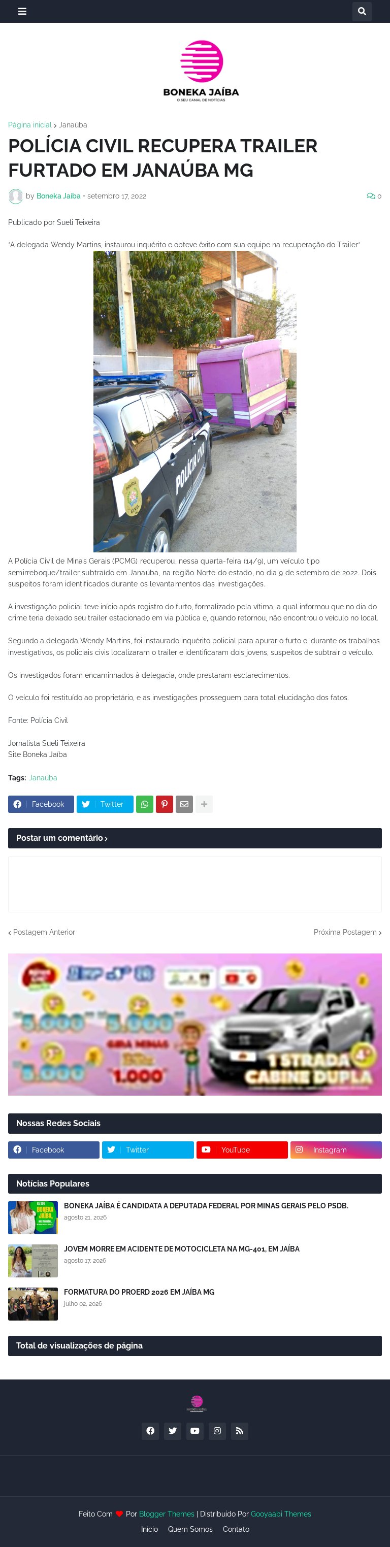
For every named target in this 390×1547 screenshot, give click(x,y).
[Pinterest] (164, 804)
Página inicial (30, 124)
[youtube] (195, 1431)
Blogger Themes (166, 1514)
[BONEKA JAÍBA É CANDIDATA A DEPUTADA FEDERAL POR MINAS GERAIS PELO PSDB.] (33, 1217)
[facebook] (150, 1431)
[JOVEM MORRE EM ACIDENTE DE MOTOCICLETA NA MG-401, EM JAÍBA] (33, 1260)
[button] (22, 11)
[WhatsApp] (144, 804)
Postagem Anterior (44, 932)
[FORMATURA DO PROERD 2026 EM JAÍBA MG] (33, 1304)
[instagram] (217, 1431)
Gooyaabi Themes (281, 1514)
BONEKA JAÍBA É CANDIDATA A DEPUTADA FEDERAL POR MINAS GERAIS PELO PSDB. (206, 1206)
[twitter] (172, 1431)
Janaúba (73, 124)
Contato (236, 1529)
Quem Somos (190, 1529)
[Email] (184, 804)
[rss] (239, 1431)
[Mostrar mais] (204, 804)
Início (149, 1529)
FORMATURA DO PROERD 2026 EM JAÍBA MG (139, 1292)
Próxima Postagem (345, 932)
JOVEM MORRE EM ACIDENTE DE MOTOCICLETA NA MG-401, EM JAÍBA (182, 1249)
